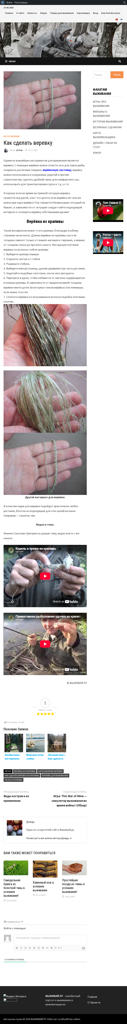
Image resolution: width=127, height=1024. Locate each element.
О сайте (20, 13)
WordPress (67, 1019)
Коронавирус (83, 13)
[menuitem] (2, 2)
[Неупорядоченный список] (38, 948)
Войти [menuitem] (9, 2)
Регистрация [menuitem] (21, 2)
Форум (43, 13)
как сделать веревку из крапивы (22, 775)
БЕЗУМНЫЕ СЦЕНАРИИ (107, 127)
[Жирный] (17, 948)
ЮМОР (97, 153)
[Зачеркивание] (30, 948)
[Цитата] (43, 948)
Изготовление (12, 136)
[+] (60, 948)
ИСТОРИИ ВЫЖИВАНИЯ (108, 121)
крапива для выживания (55, 775)
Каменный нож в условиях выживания (43, 886)
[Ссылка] (51, 948)
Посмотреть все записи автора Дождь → (49, 838)
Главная (9, 13)
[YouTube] (117, 19)
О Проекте (94, 1002)
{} (56, 948)
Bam (77, 1019)
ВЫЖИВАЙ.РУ (38, 1019)
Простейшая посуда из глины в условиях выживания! (73, 886)
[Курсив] (21, 948)
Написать (32, 13)
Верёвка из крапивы (24, 771)
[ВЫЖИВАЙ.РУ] (63, 39)
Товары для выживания (62, 13)
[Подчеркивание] (25, 948)
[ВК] (121, 19)
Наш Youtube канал (110, 13)
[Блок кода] (47, 948)
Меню (12, 61)
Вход (95, 13)
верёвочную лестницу (57, 170)
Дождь (19, 150)
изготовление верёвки (50, 771)
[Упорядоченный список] (34, 948)
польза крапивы (13, 779)
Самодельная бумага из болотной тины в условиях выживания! (14, 887)
